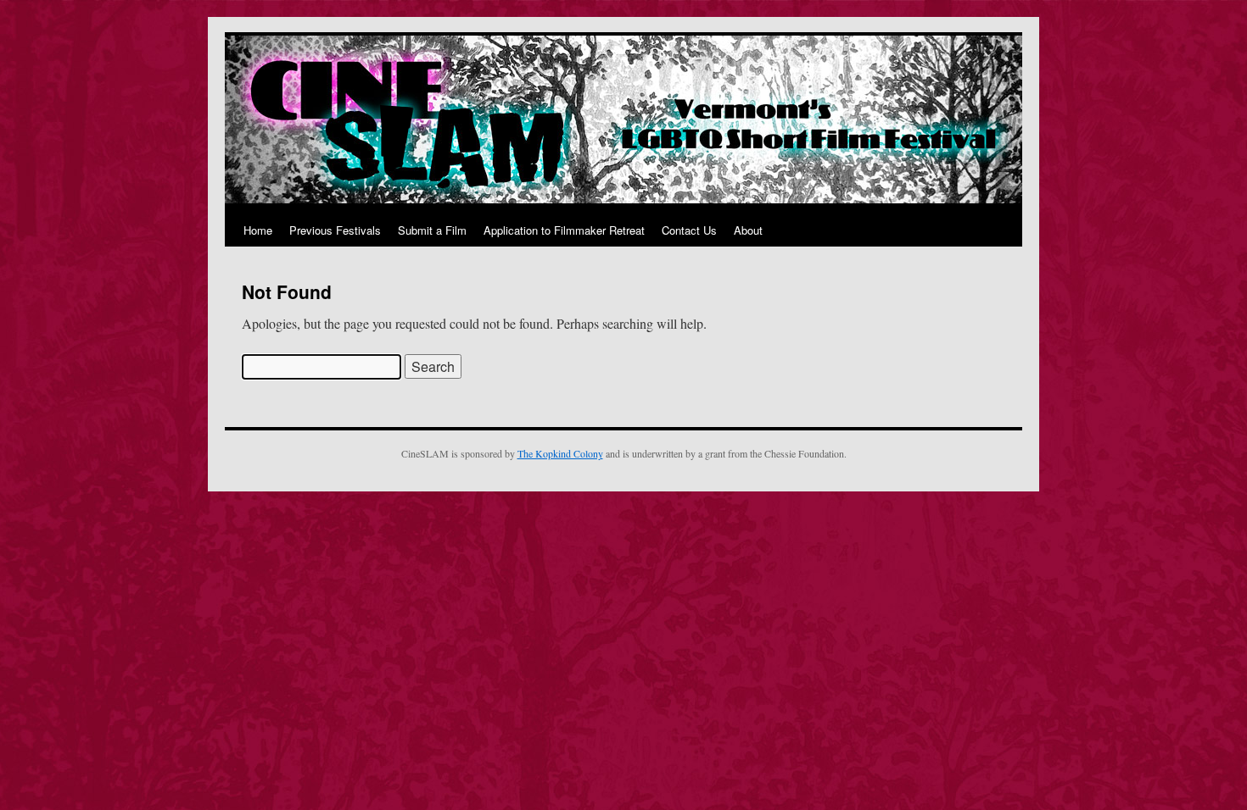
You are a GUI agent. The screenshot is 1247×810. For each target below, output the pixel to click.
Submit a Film (432, 230)
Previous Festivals (335, 230)
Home (257, 230)
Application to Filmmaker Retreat (564, 230)
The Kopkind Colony (560, 453)
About (748, 230)
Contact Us (689, 230)
